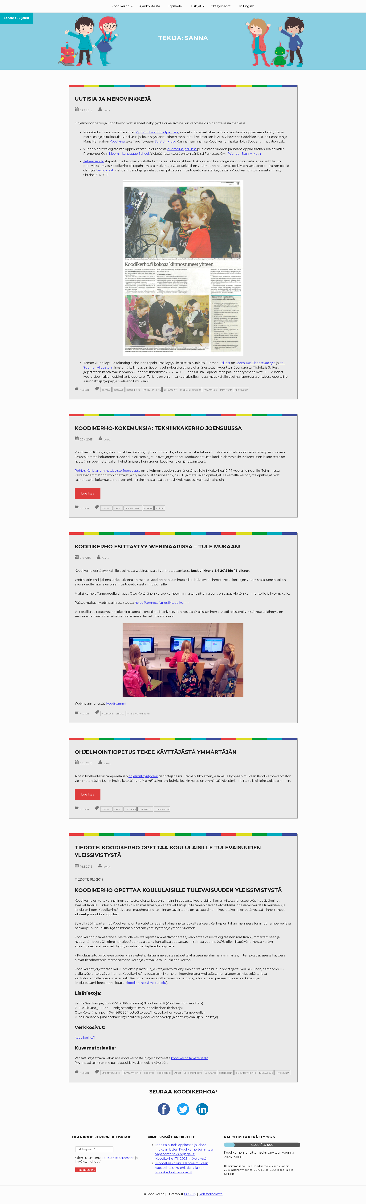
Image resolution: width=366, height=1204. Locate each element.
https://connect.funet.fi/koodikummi (162, 602)
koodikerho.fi (85, 1037)
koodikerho (133, 389)
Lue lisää (90, 495)
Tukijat (196, 6)
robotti (148, 508)
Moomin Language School (129, 153)
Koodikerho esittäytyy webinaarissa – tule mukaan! (157, 546)
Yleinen (84, 389)
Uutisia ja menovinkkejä (113, 99)
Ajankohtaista (149, 6)
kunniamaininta (152, 389)
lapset (118, 508)
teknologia (241, 389)
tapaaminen (210, 389)
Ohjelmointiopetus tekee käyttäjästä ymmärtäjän (156, 752)
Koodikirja (117, 141)
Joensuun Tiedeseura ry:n (255, 363)
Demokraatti (105, 170)
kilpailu (105, 389)
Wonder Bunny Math (244, 153)
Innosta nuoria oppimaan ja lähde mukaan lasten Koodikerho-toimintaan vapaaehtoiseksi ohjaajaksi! (184, 1149)
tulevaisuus (145, 809)
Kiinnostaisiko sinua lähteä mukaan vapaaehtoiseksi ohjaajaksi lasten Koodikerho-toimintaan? (181, 1167)
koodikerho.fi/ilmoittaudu (146, 983)
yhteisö (120, 713)
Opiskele (175, 6)
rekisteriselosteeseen (118, 1158)
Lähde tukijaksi (16, 18)
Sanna (107, 110)
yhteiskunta (162, 809)
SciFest (225, 363)
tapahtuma (226, 389)
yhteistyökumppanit (138, 713)
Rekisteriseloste (211, 1194)
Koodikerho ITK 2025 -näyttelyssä (180, 1158)
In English (246, 6)
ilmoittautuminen (111, 1072)
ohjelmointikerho (190, 389)
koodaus (118, 389)
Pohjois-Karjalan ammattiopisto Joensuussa (107, 470)
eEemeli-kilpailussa (182, 149)
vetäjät (160, 508)
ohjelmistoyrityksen (143, 776)
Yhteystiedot (221, 6)
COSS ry (190, 1194)
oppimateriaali (133, 508)
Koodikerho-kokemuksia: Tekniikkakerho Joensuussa (158, 428)
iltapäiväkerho (132, 1072)
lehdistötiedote (193, 1072)
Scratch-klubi (164, 141)
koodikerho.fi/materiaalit (189, 1058)
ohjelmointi (170, 389)
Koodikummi (116, 703)
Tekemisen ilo (93, 161)
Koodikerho (120, 6)
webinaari (107, 713)
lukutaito (130, 809)
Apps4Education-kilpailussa (157, 132)
